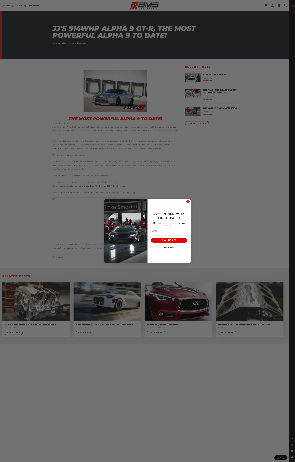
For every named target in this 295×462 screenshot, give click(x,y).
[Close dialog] (188, 201)
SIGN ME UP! (169, 240)
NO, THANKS (169, 247)
